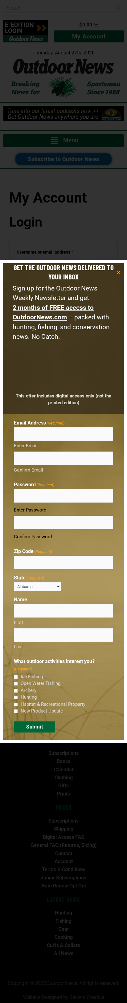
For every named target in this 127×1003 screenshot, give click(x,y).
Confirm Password (33, 536)
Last (18, 647)
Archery (28, 690)
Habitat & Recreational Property (53, 704)
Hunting (29, 697)
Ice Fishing (32, 676)
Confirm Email (28, 470)
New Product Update (42, 711)
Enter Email (26, 445)
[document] (63, 501)
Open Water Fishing (40, 683)
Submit (34, 727)
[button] (118, 272)
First (18, 622)
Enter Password (30, 510)
